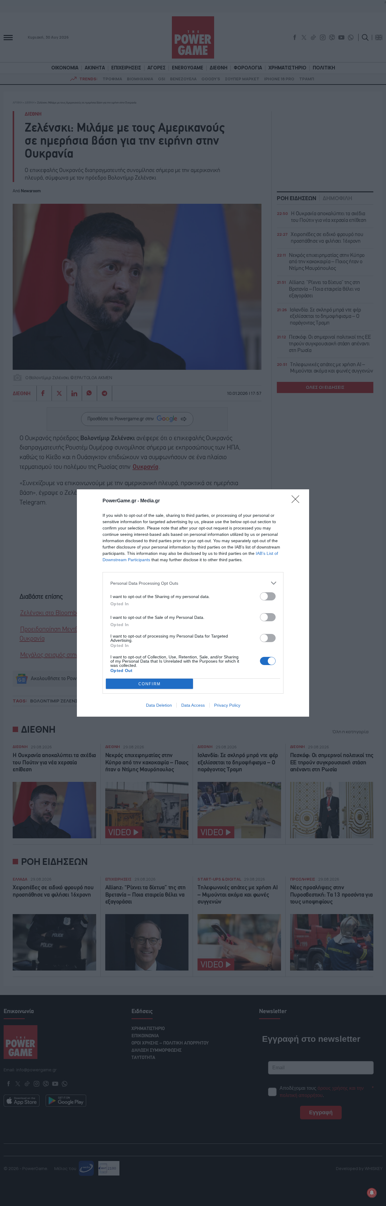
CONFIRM (149, 684)
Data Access (193, 705)
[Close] (297, 501)
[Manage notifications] (372, 1193)
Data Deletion (159, 705)
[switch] (268, 596)
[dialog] (193, 603)
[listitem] (193, 583)
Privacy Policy (227, 705)
